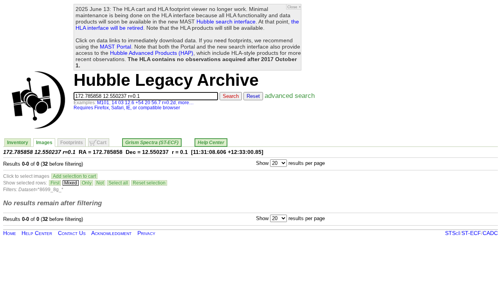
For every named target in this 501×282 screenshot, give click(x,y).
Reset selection (149, 183)
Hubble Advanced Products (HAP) (151, 53)
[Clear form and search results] (38, 127)
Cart (101, 142)
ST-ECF (471, 233)
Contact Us (72, 233)
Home (9, 233)
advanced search (290, 95)
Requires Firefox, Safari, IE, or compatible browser (127, 107)
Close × (294, 7)
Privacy (146, 233)
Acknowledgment (111, 233)
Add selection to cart (74, 176)
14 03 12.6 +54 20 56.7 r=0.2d (144, 102)
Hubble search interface (226, 21)
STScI (452, 233)
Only (87, 183)
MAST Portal (115, 46)
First (54, 183)
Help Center (211, 142)
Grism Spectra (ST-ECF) (151, 142)
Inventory (17, 142)
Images (44, 142)
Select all (118, 183)
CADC (490, 233)
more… (186, 102)
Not (100, 183)
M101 (103, 102)
